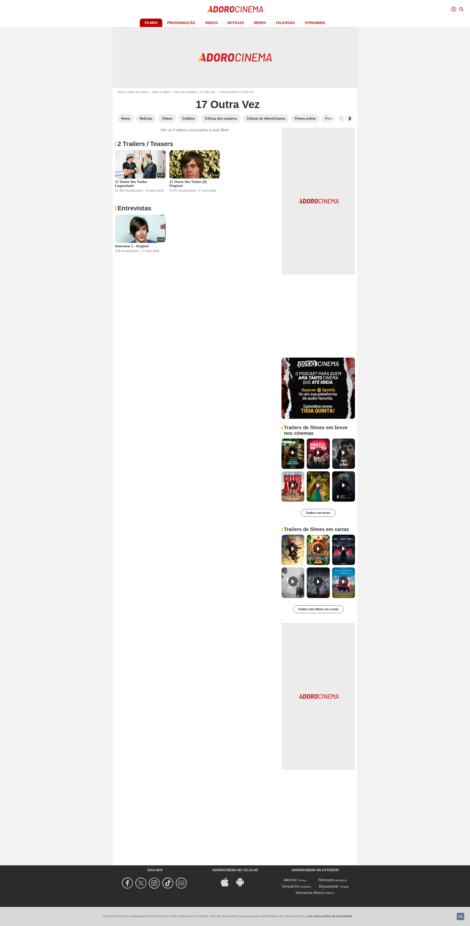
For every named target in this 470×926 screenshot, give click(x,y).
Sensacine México (310, 893)
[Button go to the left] (341, 119)
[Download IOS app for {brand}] (227, 882)
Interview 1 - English (132, 246)
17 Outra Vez (207, 91)
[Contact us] (182, 883)
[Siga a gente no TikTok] (168, 883)
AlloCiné (290, 880)
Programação (181, 23)
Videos (211, 23)
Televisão (285, 23)
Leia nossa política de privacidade (329, 916)
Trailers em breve (318, 513)
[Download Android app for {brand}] (242, 882)
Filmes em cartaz (138, 91)
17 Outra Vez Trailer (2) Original (188, 184)
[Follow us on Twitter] (141, 883)
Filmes (151, 23)
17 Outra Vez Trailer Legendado (131, 184)
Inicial (121, 91)
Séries (260, 23)
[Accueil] (235, 9)
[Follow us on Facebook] (128, 883)
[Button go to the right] (349, 119)
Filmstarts (326, 880)
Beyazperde (328, 886)
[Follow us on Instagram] (155, 883)
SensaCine (290, 886)
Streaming (315, 23)
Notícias (235, 23)
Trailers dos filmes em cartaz (318, 609)
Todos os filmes (161, 91)
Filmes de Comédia (185, 91)
